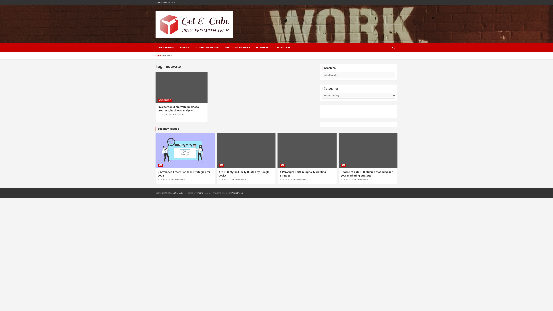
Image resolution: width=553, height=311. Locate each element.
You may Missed (168, 128)
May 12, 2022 (164, 114)
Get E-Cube (178, 193)
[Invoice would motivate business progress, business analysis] (181, 87)
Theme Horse (203, 193)
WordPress (237, 193)
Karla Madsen (178, 114)
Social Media (242, 47)
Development (166, 47)
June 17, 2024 (286, 179)
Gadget (184, 47)
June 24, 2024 (164, 179)
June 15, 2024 (347, 179)
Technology (263, 47)
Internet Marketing (207, 47)
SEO (227, 47)
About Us (281, 47)
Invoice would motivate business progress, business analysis (178, 108)
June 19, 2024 (225, 179)
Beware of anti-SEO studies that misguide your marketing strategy (367, 173)
